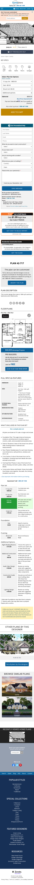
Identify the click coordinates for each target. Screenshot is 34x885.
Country (11, 56)
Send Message (17, 188)
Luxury (17, 807)
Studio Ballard (17, 840)
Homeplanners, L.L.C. (17, 835)
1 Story (17, 816)
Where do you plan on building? (12, 161)
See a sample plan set (17, 429)
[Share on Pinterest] (23, 303)
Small (17, 814)
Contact (30, 773)
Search (4, 773)
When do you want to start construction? (14, 144)
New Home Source (17, 855)
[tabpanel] (17, 33)
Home (2, 56)
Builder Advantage (17, 857)
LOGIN (29, 9)
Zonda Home (17, 863)
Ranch (17, 790)
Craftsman (17, 786)
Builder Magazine (17, 859)
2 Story (17, 818)
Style (6, 56)
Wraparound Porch (17, 822)
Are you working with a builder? (11, 155)
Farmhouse (17, 788)
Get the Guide (17, 253)
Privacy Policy (24, 15)
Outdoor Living (17, 810)
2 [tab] (18, 46)
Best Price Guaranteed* (24, 99)
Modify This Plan (17, 283)
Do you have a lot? (7, 150)
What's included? (6, 78)
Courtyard (17, 805)
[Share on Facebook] (17, 303)
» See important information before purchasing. (15, 476)
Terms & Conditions (13, 15)
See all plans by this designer (17, 664)
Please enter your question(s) (11, 170)
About (24, 773)
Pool (17, 812)
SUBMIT (24, 18)
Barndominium (17, 784)
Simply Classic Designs (17, 839)
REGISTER (23, 9)
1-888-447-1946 (17, 5)
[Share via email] (10, 303)
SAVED (17, 9)
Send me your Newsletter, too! (13, 183)
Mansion (17, 808)
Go (21, 752)
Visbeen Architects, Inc (17, 842)
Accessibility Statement (27, 879)
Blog (14, 773)
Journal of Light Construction (17, 861)
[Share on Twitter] (20, 303)
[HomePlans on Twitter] (17, 765)
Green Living (17, 833)
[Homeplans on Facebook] (13, 765)
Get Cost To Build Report (17, 231)
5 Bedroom (17, 803)
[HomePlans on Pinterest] (20, 765)
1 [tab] (16, 46)
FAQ (19, 773)
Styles (9, 773)
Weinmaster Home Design (17, 844)
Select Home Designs (17, 837)
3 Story (17, 820)
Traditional (17, 791)
